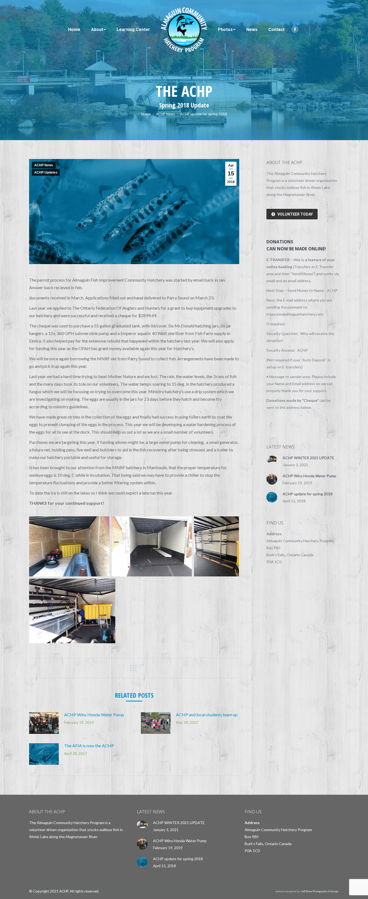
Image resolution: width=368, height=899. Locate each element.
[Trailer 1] (152, 546)
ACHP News (43, 165)
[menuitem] (74, 29)
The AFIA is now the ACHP (89, 745)
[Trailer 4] (72, 611)
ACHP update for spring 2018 (307, 494)
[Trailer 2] (69, 546)
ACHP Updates (45, 172)
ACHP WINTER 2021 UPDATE (308, 457)
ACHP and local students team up (207, 714)
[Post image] (44, 723)
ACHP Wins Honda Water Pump (94, 714)
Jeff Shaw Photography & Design (320, 891)
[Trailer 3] (216, 546)
